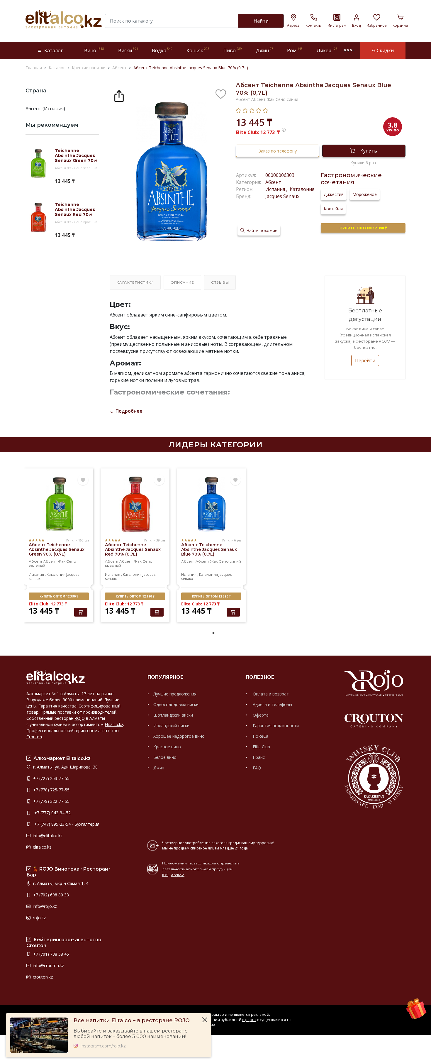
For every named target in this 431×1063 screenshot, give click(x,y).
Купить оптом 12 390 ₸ (363, 228)
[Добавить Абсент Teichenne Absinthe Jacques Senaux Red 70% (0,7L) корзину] (157, 612)
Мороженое (364, 194)
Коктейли (333, 208)
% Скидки (383, 50)
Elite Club (261, 746)
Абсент (273, 182)
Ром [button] (295, 50)
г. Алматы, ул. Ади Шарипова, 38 (65, 767)
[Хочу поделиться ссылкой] (119, 95)
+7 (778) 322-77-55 (50, 801)
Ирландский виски (171, 725)
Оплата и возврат (270, 694)
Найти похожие (261, 230)
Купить (368, 151)
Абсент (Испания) (45, 108)
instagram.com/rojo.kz (103, 1046)
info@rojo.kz (44, 906)
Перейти (365, 360)
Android (177, 875)
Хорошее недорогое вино (179, 736)
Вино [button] (94, 50)
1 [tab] (213, 633)
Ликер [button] (327, 50)
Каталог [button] (53, 50)
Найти (261, 21)
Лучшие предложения (174, 694)
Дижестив (334, 194)
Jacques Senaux (282, 196)
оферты (249, 1019)
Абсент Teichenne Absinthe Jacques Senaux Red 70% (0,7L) (133, 549)
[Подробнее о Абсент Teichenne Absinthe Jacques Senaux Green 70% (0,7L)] (59, 504)
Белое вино (165, 757)
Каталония (301, 189)
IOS (165, 875)
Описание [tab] (182, 282)
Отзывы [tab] (220, 282)
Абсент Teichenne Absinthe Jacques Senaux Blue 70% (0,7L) (209, 549)
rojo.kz (39, 917)
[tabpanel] (58, 546)
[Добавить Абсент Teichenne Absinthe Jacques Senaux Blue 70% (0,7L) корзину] (233, 612)
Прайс (258, 757)
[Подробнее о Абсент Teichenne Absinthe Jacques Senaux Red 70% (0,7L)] (135, 504)
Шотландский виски (173, 715)
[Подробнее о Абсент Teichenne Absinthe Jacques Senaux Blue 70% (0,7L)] (211, 504)
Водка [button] (162, 50)
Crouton (34, 736)
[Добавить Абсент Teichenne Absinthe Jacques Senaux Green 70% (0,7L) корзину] (80, 612)
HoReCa (260, 736)
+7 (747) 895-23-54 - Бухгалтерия (65, 824)
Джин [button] (264, 50)
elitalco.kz (41, 847)
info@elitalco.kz (47, 835)
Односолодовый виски (175, 704)
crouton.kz (42, 977)
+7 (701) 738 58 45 (50, 954)
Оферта (260, 715)
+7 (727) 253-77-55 (50, 778)
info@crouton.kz (48, 965)
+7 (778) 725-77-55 (50, 790)
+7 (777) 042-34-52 (51, 812)
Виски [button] (128, 50)
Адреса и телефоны (272, 704)
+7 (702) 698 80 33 (50, 895)
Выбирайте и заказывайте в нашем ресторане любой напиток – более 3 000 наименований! (131, 1033)
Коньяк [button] (197, 50)
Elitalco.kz (114, 724)
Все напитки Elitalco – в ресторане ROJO (132, 1021)
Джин (158, 768)
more (348, 50)
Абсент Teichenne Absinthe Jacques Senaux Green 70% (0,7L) (56, 549)
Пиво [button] (232, 50)
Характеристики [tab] (135, 282)
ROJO (79, 718)
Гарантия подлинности (275, 725)
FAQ (256, 768)
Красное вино (167, 746)
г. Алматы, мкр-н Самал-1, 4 (60, 883)
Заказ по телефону (278, 151)
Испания (275, 189)
